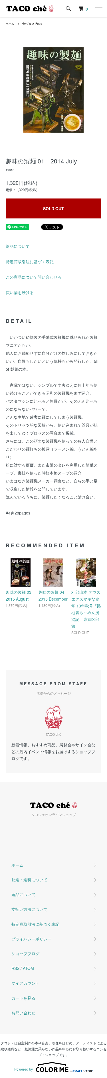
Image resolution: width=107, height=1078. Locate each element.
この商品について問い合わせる (34, 277)
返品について (18, 246)
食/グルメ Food (32, 24)
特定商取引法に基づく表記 (30, 261)
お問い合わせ (23, 1013)
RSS (15, 968)
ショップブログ (25, 953)
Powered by (23, 1069)
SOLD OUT (53, 208)
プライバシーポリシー (31, 939)
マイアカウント (25, 983)
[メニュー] (98, 8)
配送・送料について (29, 879)
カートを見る (23, 998)
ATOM (28, 968)
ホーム (10, 24)
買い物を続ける (20, 292)
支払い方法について (29, 909)
